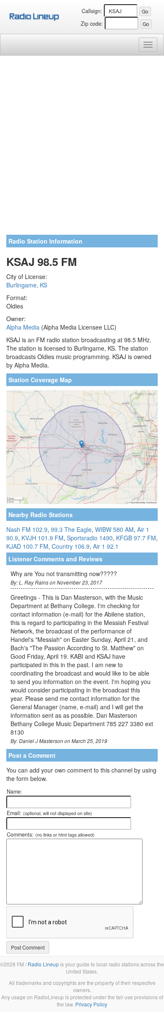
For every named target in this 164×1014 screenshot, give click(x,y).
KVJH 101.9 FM (42, 538)
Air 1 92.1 (106, 546)
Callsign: (92, 11)
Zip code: (92, 23)
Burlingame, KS (26, 285)
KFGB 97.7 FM (136, 538)
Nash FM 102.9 (27, 529)
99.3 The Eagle (71, 529)
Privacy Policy (91, 1004)
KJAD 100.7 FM (27, 546)
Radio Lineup (43, 964)
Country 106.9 (71, 546)
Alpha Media (23, 327)
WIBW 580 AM (114, 529)
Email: (49, 813)
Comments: (51, 834)
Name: (14, 791)
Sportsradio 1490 (90, 538)
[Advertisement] (82, 148)
